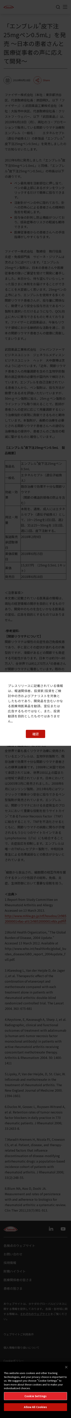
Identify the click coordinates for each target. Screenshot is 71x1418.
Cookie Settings (35, 1396)
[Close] (66, 1367)
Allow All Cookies (35, 1407)
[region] (35, 1390)
